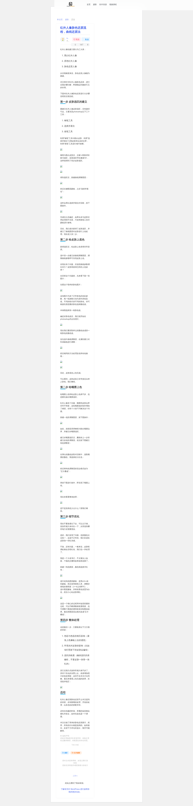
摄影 (95, 4)
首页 (88, 4)
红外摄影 (77, 753)
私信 (87, 39)
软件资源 (103, 4)
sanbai (68, 38)
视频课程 (113, 4)
